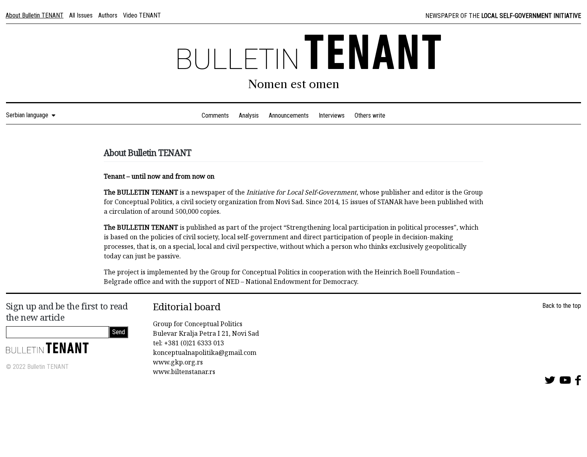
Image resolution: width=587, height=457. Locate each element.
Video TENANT (142, 15)
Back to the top (561, 305)
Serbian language (29, 115)
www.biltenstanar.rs (184, 371)
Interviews (332, 115)
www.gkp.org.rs (178, 362)
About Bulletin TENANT (34, 15)
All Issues (81, 15)
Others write (370, 115)
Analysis (249, 115)
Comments (215, 115)
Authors (107, 15)
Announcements (289, 115)
